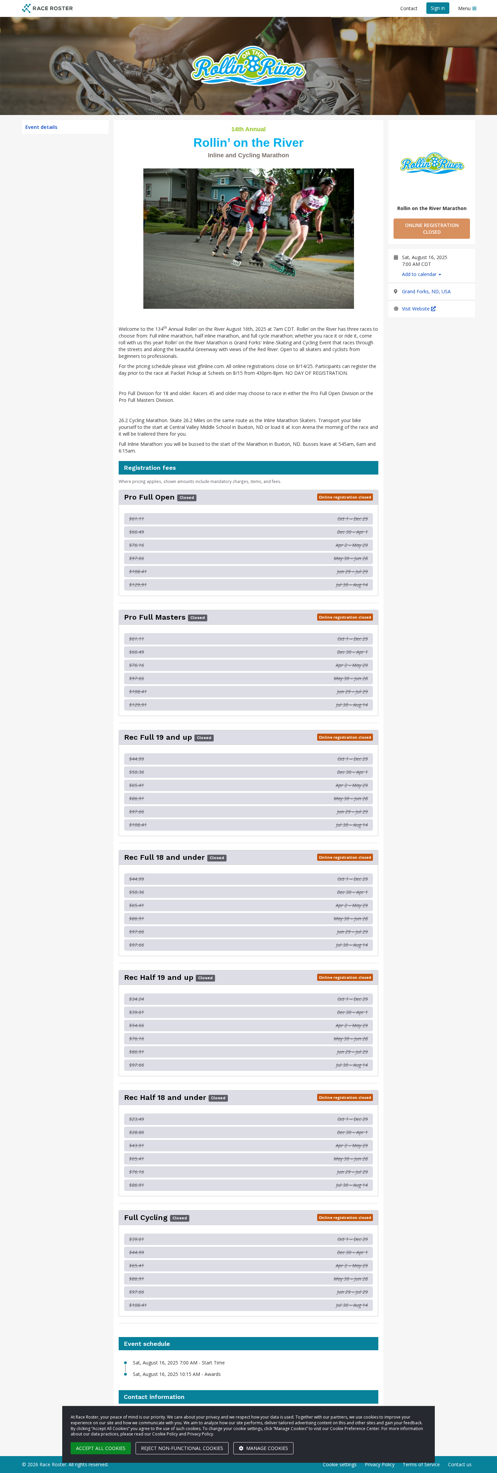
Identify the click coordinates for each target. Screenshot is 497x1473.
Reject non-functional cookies (182, 1448)
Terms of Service (421, 1464)
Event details (41, 126)
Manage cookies (266, 1448)
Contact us (460, 1464)
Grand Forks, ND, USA (426, 291)
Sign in (438, 8)
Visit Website (416, 308)
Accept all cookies (100, 1448)
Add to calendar (420, 274)
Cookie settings (340, 1464)
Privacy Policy (380, 1464)
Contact (409, 8)
